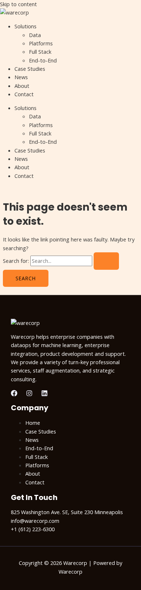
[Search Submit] (106, 261)
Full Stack (40, 51)
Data (35, 34)
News (21, 77)
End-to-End (43, 60)
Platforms (41, 43)
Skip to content (18, 4)
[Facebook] (14, 394)
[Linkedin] (44, 394)
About (21, 85)
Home (32, 422)
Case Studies (29, 68)
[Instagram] (29, 394)
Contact (24, 94)
